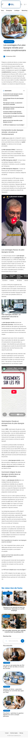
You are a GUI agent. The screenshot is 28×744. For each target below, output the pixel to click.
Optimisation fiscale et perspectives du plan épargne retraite (13, 108)
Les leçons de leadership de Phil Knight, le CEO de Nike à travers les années (13, 666)
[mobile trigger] (3, 4)
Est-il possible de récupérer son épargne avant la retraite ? (14, 116)
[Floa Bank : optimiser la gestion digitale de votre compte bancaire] (14, 702)
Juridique (7, 593)
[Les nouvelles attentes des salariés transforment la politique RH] (14, 621)
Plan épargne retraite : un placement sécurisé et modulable (12, 103)
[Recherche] (21, 4)
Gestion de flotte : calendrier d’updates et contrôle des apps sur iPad (13, 690)
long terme (14, 72)
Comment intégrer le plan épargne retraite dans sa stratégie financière (12, 112)
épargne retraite (9, 138)
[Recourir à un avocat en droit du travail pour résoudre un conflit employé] (14, 598)
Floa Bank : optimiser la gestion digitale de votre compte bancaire (13, 714)
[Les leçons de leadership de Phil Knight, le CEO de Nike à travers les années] (14, 654)
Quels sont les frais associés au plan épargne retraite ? (12, 121)
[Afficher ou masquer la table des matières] (18, 91)
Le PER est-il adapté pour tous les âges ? (13, 125)
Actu (6, 616)
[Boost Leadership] (11, 4)
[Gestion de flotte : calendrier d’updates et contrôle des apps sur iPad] (14, 678)
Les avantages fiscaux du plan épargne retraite (13, 99)
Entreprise (9, 41)
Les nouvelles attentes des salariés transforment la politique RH (14, 631)
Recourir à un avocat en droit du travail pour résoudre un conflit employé (14, 609)
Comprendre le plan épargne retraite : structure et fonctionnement (13, 94)
